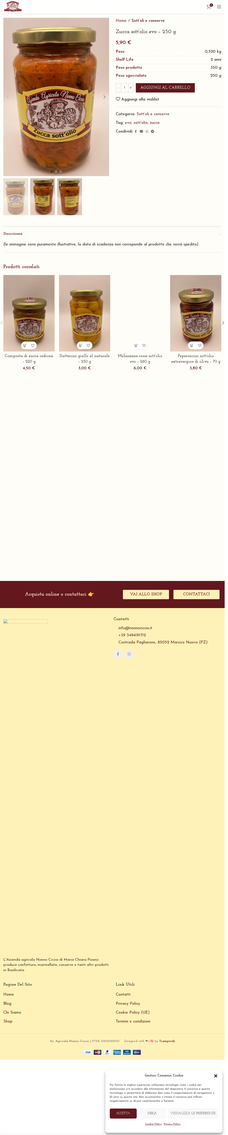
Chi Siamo (12, 1064)
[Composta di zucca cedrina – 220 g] (29, 313)
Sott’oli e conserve (148, 21)
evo (128, 123)
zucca (154, 123)
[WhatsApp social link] (147, 132)
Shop (7, 1073)
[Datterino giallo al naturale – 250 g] (84, 313)
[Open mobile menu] (219, 6)
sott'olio (141, 123)
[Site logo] (12, 6)
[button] (216, 1076)
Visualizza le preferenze (193, 1113)
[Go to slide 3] (60, 172)
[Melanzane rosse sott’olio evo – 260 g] (140, 442)
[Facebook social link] (135, 132)
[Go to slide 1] (52, 172)
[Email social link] (141, 132)
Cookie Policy (153, 1124)
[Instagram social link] (129, 705)
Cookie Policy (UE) (133, 1064)
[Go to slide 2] (56, 172)
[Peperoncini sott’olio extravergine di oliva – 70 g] (195, 313)
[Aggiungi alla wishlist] (33, 345)
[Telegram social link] (152, 132)
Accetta (123, 1113)
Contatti (123, 1046)
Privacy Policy (172, 1124)
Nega (152, 1113)
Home (121, 21)
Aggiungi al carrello (165, 88)
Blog (7, 1055)
